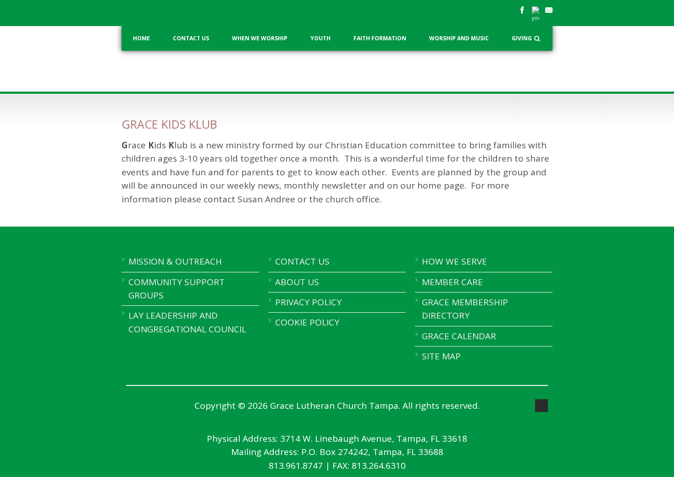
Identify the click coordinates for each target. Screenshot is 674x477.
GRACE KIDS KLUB (169, 124)
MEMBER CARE (452, 282)
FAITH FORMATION (380, 38)
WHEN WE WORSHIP (259, 38)
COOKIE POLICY (307, 322)
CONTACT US (191, 38)
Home (141, 38)
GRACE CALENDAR (459, 336)
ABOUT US (297, 282)
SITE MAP (441, 356)
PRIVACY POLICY (308, 302)
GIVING (522, 38)
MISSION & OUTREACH (175, 261)
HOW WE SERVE (454, 261)
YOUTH (320, 38)
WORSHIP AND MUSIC (459, 38)
